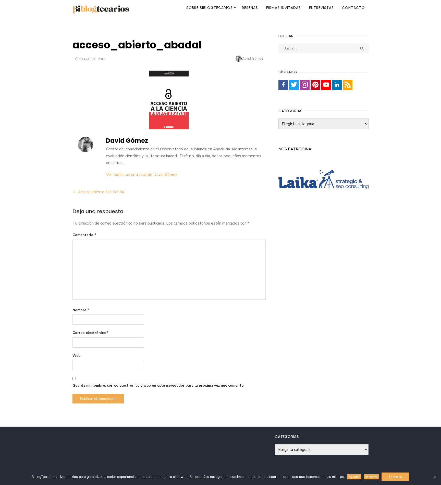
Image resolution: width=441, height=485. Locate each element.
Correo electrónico (90, 332)
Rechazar (371, 477)
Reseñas (250, 7)
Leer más (395, 477)
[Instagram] (305, 85)
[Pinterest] (315, 85)
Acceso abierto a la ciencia (101, 191)
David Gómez (252, 58)
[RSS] (347, 85)
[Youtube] (326, 85)
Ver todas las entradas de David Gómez (141, 174)
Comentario (84, 234)
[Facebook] (283, 85)
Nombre (80, 310)
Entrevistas (321, 7)
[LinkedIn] (337, 85)
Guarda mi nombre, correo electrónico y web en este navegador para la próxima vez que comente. (158, 385)
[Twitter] (294, 85)
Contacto (353, 7)
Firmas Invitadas (283, 7)
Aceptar (354, 477)
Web (76, 355)
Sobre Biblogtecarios (209, 7)
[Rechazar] (434, 476)
